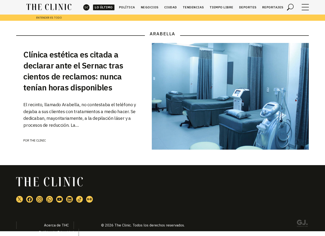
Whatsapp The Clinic (49, 199)
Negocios (149, 7)
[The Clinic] (48, 7)
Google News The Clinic (89, 199)
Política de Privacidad (56, 232)
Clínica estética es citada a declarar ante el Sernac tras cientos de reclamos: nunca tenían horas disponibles (73, 71)
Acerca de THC (56, 225)
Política (127, 7)
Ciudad (170, 7)
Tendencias (193, 7)
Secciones (305, 7)
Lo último (104, 7)
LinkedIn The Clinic (69, 199)
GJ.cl (302, 224)
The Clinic (86, 7)
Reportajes (272, 7)
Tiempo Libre (221, 7)
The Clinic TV (59, 199)
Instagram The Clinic (39, 199)
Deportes (247, 7)
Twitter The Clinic (19, 199)
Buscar (290, 7)
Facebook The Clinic (29, 199)
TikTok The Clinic (79, 199)
